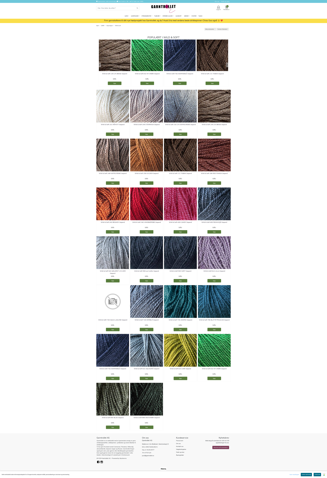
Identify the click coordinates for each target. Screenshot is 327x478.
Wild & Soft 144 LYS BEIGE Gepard (114, 74)
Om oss (217, 1)
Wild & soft (118, 25)
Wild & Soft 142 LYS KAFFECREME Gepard (180, 124)
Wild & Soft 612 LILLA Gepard (214, 271)
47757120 (147, 453)
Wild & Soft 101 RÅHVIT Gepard (112, 124)
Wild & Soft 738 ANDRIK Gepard (180, 320)
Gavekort (178, 16)
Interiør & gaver (168, 16)
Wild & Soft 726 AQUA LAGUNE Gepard (112, 320)
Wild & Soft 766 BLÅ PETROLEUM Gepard (214, 320)
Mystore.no (123, 458)
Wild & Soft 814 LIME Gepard (180, 369)
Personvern (179, 440)
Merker (186, 16)
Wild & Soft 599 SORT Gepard (180, 271)
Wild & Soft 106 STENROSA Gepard (147, 124)
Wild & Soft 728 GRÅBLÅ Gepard (147, 320)
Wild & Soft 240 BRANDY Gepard (113, 222)
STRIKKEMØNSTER (146, 16)
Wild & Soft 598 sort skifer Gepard (146, 271)
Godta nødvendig (306, 474)
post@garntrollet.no (148, 455)
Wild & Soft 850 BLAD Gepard (113, 418)
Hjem (97, 25)
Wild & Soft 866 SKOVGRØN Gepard (147, 418)
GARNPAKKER (135, 16)
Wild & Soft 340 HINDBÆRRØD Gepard (146, 222)
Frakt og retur (225, 1)
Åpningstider (180, 455)
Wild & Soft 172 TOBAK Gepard (212, 74)
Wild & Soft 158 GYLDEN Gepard (146, 173)
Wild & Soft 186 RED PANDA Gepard (214, 173)
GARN (126, 16)
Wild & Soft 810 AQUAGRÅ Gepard (146, 369)
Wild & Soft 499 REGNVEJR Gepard (214, 222)
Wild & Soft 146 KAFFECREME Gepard (113, 173)
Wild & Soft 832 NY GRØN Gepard (147, 74)
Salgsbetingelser (181, 449)
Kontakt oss (179, 446)
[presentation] (99, 65)
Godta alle (317, 474)
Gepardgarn (109, 25)
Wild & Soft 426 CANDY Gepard (180, 222)
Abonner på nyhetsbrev (220, 447)
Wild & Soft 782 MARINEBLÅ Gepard (179, 74)
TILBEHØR (157, 16)
